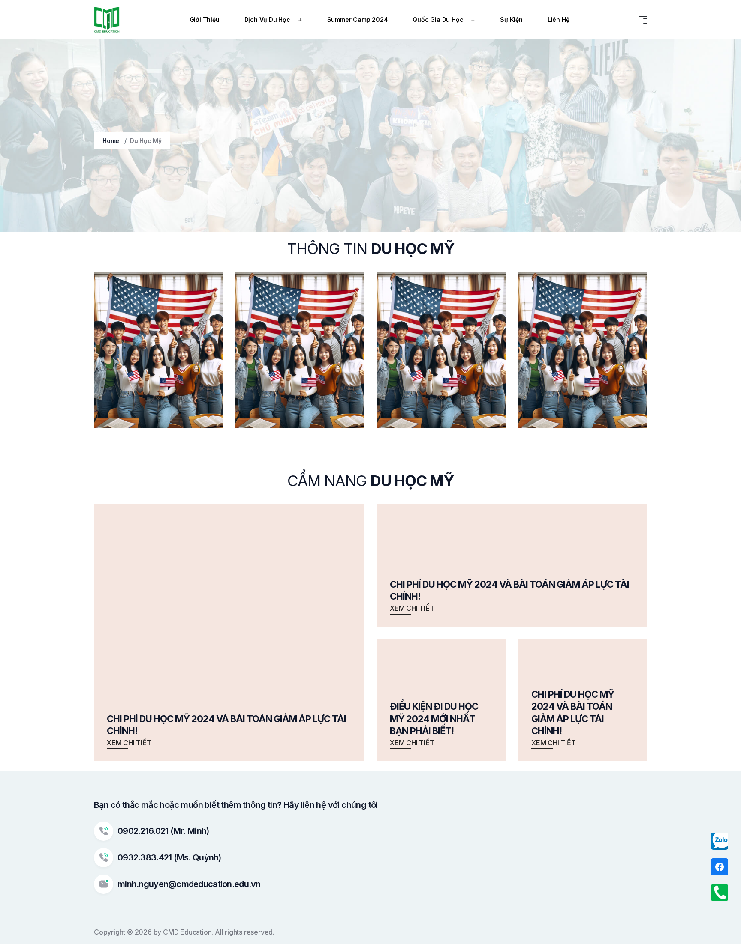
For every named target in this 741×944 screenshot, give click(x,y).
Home (110, 140)
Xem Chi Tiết (129, 742)
